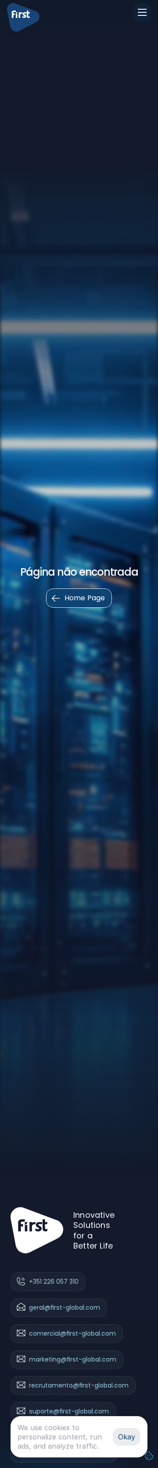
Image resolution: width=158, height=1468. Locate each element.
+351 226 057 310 (54, 1282)
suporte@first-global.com (69, 1411)
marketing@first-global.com (72, 1359)
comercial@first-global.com (72, 1333)
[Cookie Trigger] (149, 1455)
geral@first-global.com (64, 1308)
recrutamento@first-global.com (79, 1385)
